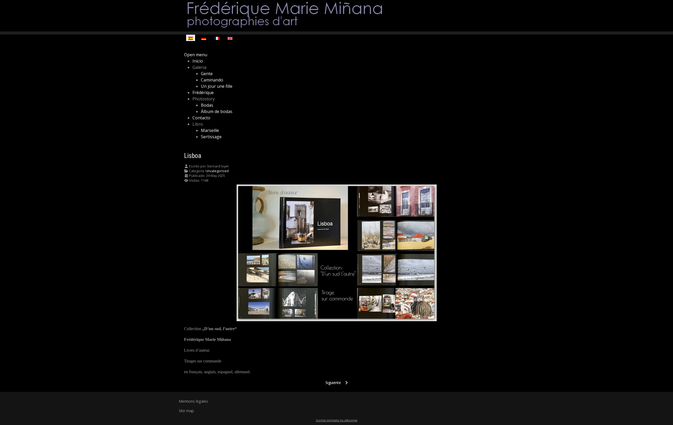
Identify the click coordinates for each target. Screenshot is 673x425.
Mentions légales (193, 401)
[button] (199, 67)
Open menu (195, 55)
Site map (186, 410)
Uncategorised (217, 170)
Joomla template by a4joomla (336, 420)
